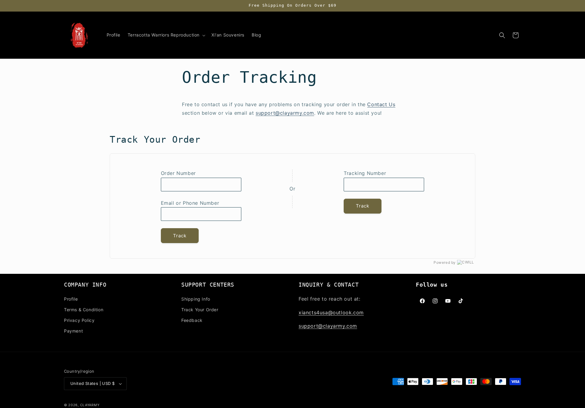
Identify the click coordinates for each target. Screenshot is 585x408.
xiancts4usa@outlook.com (331, 312)
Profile (71, 299)
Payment (73, 330)
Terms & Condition (83, 309)
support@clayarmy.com (285, 113)
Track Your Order (199, 309)
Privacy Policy (79, 320)
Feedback (192, 320)
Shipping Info (195, 299)
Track (179, 236)
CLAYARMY (90, 405)
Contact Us (381, 104)
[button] (166, 35)
